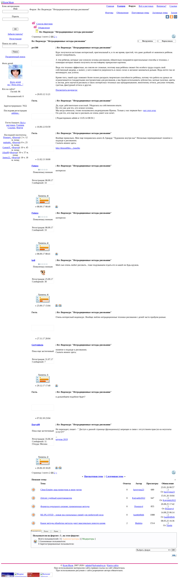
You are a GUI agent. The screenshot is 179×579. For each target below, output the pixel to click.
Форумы (109, 12)
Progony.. (7, 137)
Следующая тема (114, 476)
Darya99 (36, 424)
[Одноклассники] (171, 16)
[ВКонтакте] (167, 16)
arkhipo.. (15, 113)
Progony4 (138, 506)
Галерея (20, 125)
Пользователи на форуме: (39, 531)
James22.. (7, 157)
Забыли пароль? (15, 34)
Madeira (138, 523)
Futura (35, 166)
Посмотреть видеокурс (66, 90)
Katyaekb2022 (138, 498)
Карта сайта (112, 565)
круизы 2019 (62, 439)
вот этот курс (149, 110)
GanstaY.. (7, 147)
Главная (110, 6)
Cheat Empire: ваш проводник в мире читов (61, 489)
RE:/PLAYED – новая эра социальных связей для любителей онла (71, 515)
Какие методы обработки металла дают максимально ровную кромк (72, 523)
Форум (19, 127)
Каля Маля (68, 565)
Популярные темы (140, 12)
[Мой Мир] (175, 16)
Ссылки (11, 127)
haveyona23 (138, 489)
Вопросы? (161, 6)
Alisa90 (5, 152)
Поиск (46, 531)
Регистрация (15, 39)
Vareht (169, 525)
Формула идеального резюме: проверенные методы (65, 506)
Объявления (44, 28)
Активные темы (160, 12)
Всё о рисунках (146, 6)
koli (33, 260)
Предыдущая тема (93, 476)
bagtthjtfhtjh (138, 515)
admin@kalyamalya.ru (95, 565)
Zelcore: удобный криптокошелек (56, 498)
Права (56, 531)
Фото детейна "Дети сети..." (15, 83)
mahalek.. (7, 142)
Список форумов (44, 24)
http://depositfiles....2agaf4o (68, 148)
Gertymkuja (37, 345)
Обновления (122, 12)
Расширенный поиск (15, 56)
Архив (174, 12)
